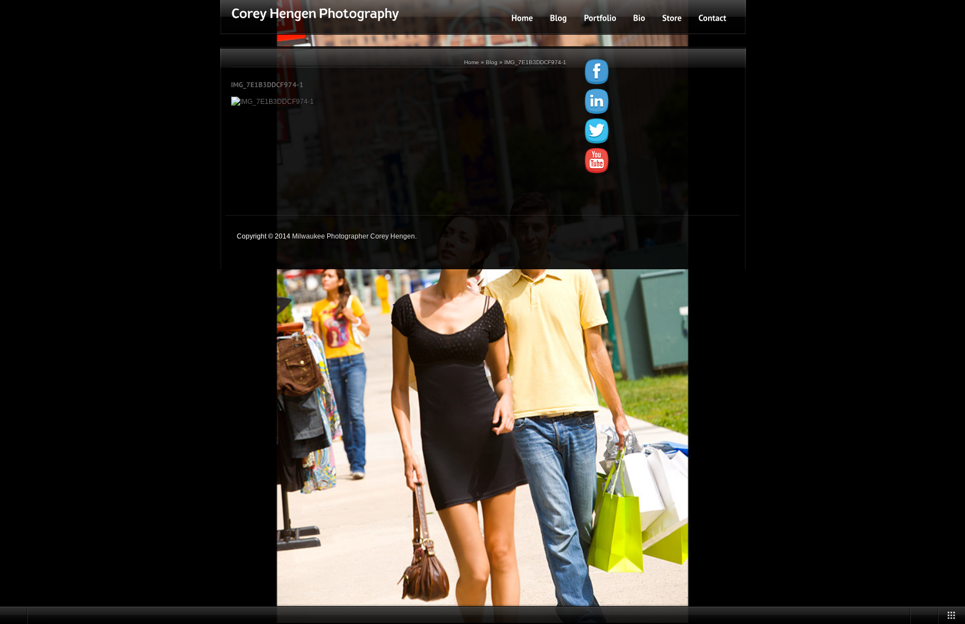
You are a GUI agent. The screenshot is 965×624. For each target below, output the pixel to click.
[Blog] (559, 17)
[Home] (522, 17)
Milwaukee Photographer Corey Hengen (353, 236)
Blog (492, 62)
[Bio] (639, 17)
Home (471, 62)
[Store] (672, 17)
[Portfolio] (600, 17)
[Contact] (712, 17)
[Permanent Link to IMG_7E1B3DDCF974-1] (267, 84)
